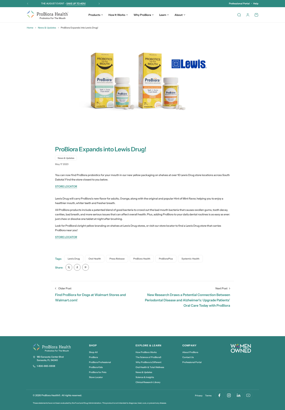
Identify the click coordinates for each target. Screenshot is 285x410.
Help (255, 3)
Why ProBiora (142, 14)
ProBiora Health (141, 258)
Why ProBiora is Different (148, 362)
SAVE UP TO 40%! (76, 3)
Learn (162, 14)
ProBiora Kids (96, 367)
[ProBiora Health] (47, 14)
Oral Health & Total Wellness (150, 367)
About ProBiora (190, 352)
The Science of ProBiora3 (148, 357)
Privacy (198, 395)
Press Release (117, 258)
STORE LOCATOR (66, 186)
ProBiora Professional (100, 362)
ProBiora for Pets (97, 372)
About (179, 14)
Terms (208, 395)
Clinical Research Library (148, 382)
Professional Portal (239, 3)
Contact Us (188, 357)
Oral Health (95, 258)
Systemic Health (190, 258)
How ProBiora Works (146, 352)
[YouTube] (248, 395)
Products (94, 14)
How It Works (116, 14)
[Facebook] (219, 395)
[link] (69, 267)
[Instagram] (229, 395)
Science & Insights (145, 377)
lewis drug (74, 258)
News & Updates (47, 27)
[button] (27, 3)
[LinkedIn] (238, 395)
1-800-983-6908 (46, 366)
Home (30, 27)
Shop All (93, 352)
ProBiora (93, 357)
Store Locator (96, 377)
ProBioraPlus (166, 258)
